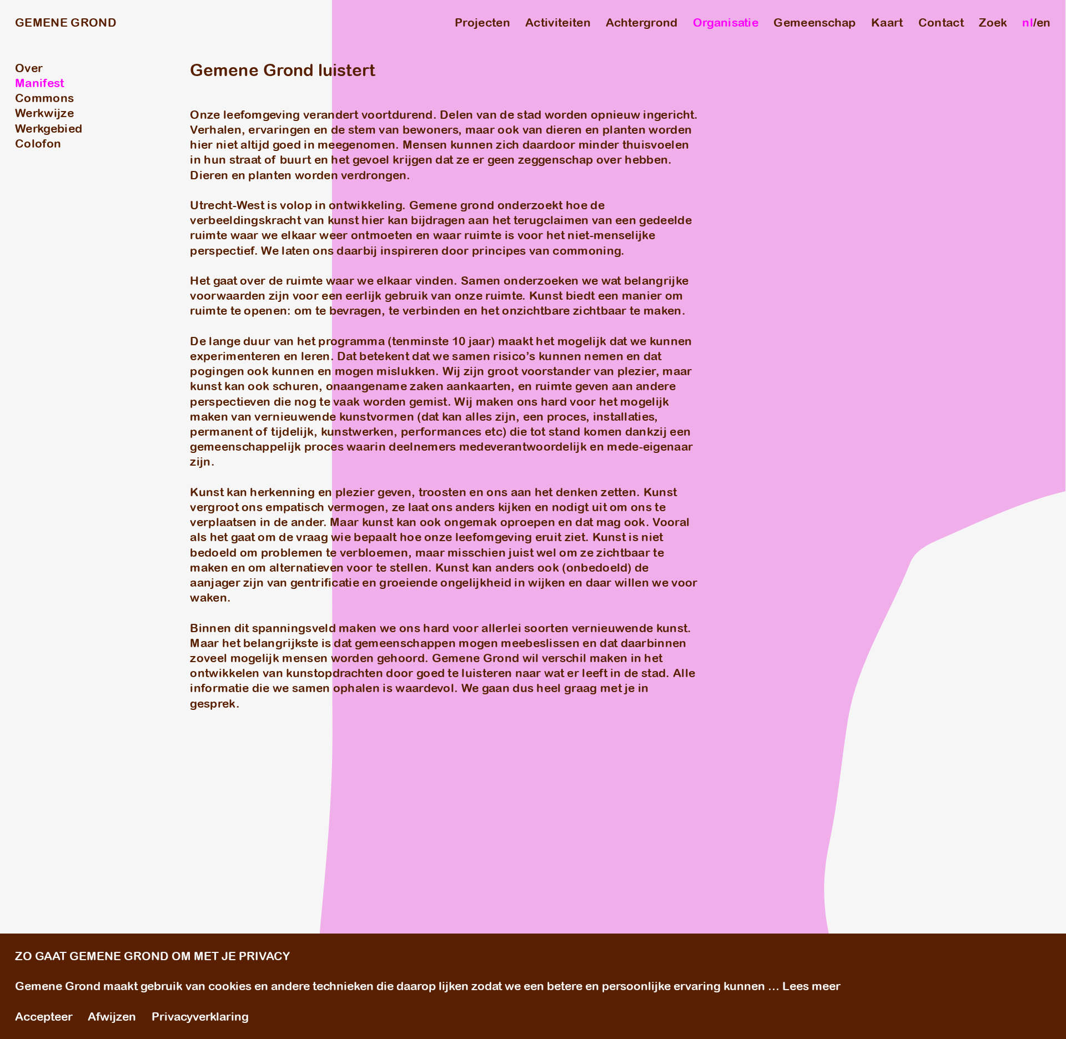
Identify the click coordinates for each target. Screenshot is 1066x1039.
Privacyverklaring (200, 1016)
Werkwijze (44, 113)
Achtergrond (641, 22)
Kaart (887, 22)
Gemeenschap (814, 22)
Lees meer (811, 986)
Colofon (38, 143)
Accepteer (44, 1016)
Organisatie (725, 22)
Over (29, 68)
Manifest (39, 83)
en (1044, 22)
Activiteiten (558, 22)
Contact (941, 22)
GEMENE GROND (66, 22)
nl (1027, 22)
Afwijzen (112, 1016)
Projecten (482, 22)
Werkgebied (48, 128)
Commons (44, 98)
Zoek (993, 22)
